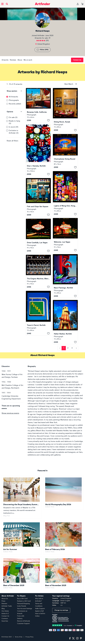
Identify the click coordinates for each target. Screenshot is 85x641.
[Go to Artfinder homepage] (42, 4)
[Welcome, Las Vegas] (65, 235)
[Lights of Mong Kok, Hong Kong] (65, 193)
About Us (5, 598)
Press (3, 601)
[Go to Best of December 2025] (21, 574)
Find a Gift (20, 616)
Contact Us (5, 616)
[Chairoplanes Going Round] (65, 151)
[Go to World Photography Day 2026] (63, 493)
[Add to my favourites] (48, 120)
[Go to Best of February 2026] (63, 538)
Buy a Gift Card (22, 598)
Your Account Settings (24, 608)
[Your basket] (82, 4)
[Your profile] (78, 4)
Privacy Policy (29, 637)
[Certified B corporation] (60, 618)
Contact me (77, 60)
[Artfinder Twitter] (73, 638)
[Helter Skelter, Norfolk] (65, 322)
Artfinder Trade (7, 606)
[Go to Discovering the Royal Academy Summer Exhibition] (21, 497)
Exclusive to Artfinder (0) (13, 131)
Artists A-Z (5, 613)
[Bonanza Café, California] (38, 105)
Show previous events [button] (10, 413)
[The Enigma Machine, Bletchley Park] (38, 272)
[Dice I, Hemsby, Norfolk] (38, 150)
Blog (3, 608)
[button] (14, 91)
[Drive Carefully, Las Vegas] (38, 236)
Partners (4, 603)
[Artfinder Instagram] (77, 638)
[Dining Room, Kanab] (65, 110)
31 (49, 38)
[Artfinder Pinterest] (81, 638)
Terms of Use (18, 637)
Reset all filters (12, 141)
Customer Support (23, 623)
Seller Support (40, 608)
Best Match (68, 84)
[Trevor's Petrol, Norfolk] (38, 313)
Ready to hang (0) (14, 122)
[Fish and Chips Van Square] (38, 197)
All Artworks (13, 97)
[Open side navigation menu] (2, 4)
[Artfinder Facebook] (69, 638)
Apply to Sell (39, 611)
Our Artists (5, 611)
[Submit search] (7, 3)
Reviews (13, 60)
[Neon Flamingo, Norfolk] (65, 276)
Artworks (5, 60)
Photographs (14, 100)
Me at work (28, 60)
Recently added (15, 104)
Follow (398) (44, 49)
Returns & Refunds (23, 621)
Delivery (19, 618)
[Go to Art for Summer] (21, 538)
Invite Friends (21, 606)
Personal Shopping (23, 603)
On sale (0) (13, 117)
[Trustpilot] (67, 625)
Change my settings (61, 610)
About (20, 60)
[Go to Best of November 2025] (63, 574)
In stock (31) (13, 127)
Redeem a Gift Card (24, 601)
